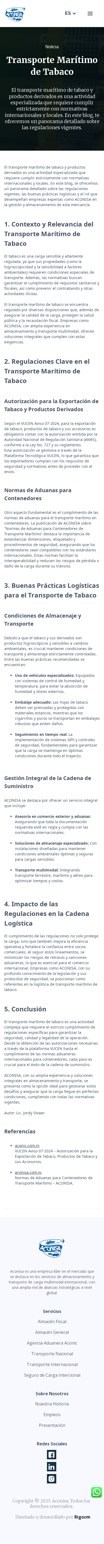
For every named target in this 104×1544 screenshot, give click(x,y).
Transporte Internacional (52, 1364)
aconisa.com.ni (28, 1172)
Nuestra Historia (52, 1404)
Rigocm (82, 1517)
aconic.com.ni (27, 1145)
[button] (90, 13)
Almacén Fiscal (52, 1321)
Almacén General (52, 1332)
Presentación (52, 1425)
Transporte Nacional (52, 1354)
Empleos (52, 1414)
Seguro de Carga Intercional (52, 1375)
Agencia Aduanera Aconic (52, 1343)
